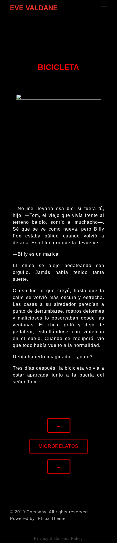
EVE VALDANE (34, 8)
